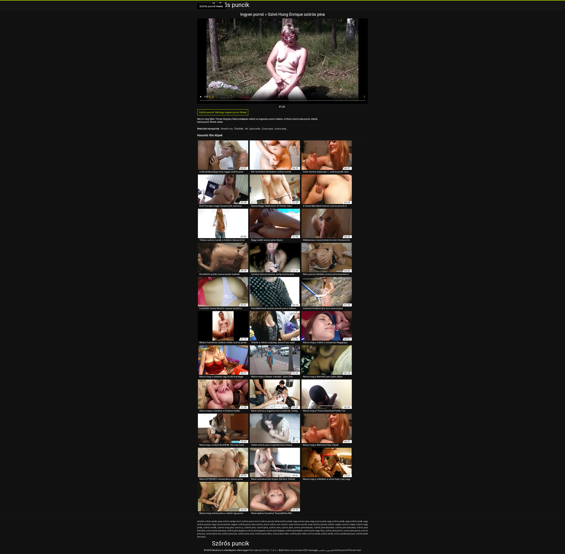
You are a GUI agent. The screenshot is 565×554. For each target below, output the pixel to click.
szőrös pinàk (327, 534)
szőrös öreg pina (225, 527)
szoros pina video (281, 534)
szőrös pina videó (298, 534)
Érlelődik (239, 128)
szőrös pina (274, 527)
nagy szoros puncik (220, 524)
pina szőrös (257, 524)
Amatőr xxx (227, 128)
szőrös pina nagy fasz (314, 530)
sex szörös (282, 524)
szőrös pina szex (246, 534)
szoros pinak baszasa (344, 534)
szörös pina (281, 128)
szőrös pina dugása (236, 530)
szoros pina (287, 527)
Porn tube (254, 550)
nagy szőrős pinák (353, 521)
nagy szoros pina (318, 521)
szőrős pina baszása (324, 527)
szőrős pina (250, 527)
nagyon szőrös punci (241, 524)
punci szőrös (270, 524)
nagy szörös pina (301, 521)
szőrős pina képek (294, 530)
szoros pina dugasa (255, 530)
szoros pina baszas (303, 527)
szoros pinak (314, 534)
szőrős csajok (334, 524)
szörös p (239, 527)
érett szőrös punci (245, 521)
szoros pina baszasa (216, 530)
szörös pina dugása (275, 530)
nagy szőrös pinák (335, 521)
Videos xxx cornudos (293, 550)
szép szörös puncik (317, 524)
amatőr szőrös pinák (207, 521)
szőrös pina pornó (333, 530)
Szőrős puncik (341, 550)
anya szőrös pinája (227, 521)
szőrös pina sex (229, 534)
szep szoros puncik (298, 524)
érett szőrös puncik (264, 521)
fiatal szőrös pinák (283, 521)
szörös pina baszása (345, 527)
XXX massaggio (310, 550)
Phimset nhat (354, 550)
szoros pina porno (351, 530)
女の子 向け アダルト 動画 (271, 550)
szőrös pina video (263, 534)
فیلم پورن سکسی (326, 550)
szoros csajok (348, 524)
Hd (246, 128)
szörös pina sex (213, 534)
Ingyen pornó (252, 14)
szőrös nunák (209, 527)
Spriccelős (255, 128)
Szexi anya (268, 128)
